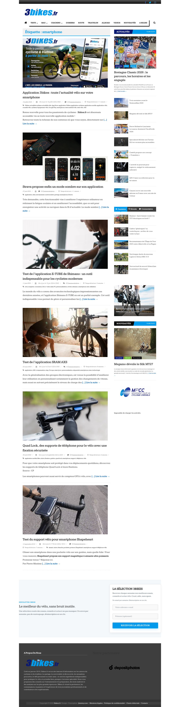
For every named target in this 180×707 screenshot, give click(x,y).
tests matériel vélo (71, 107)
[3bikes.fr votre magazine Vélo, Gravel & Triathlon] (26, 23)
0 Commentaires (74, 102)
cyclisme (34, 107)
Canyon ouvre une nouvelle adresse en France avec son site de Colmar (142, 193)
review (69, 287)
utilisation (93, 287)
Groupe (51, 370)
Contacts (144, 703)
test (88, 287)
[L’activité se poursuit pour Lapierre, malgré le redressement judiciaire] (121, 167)
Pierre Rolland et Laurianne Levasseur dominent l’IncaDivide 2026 (142, 129)
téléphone (79, 458)
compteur (31, 287)
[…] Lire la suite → (89, 299)
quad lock (59, 458)
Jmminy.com (83, 703)
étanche (60, 547)
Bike (38, 458)
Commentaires (147, 209)
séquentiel (76, 370)
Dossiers (70, 23)
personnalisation (61, 287)
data (34, 195)
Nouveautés (130, 23)
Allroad (106, 23)
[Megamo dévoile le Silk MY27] (121, 116)
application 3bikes (65, 105)
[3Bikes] (42, 663)
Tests (33, 23)
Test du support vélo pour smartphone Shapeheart (58, 539)
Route (81, 23)
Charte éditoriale (132, 703)
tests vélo (80, 107)
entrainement (40, 195)
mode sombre (49, 195)
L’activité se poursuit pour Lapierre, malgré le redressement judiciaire (142, 167)
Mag (43, 23)
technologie (96, 370)
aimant (51, 547)
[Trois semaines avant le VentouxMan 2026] (121, 103)
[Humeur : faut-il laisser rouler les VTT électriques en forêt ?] (121, 219)
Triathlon (93, 23)
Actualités (119, 66)
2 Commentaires (72, 283)
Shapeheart (79, 547)
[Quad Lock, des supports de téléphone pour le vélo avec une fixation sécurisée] (65, 416)
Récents (134, 209)
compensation (40, 370)
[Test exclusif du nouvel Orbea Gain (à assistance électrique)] (121, 269)
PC (55, 287)
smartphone (61, 107)
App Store (55, 105)
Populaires (122, 209)
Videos (117, 23)
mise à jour (57, 370)
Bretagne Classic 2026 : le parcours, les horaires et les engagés (132, 76)
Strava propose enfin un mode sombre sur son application (63, 187)
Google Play (52, 107)
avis (26, 287)
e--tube (47, 287)
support (73, 458)
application (28, 195)
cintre (42, 458)
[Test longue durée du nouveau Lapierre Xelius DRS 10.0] (121, 257)
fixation (47, 458)
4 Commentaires (73, 367)
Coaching (55, 23)
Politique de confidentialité (114, 703)
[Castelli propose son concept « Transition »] (121, 154)
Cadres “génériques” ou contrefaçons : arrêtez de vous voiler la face (141, 231)
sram (90, 370)
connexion (38, 287)
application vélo (102, 105)
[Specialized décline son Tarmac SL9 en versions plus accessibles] (121, 142)
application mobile (90, 105)
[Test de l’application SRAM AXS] (65, 332)
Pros (126, 66)
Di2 (43, 287)
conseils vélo (27, 107)
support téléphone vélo (99, 547)
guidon (52, 458)
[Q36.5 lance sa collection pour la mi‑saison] (121, 180)
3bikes (27, 105)
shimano (75, 287)
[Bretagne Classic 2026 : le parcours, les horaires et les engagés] (135, 52)
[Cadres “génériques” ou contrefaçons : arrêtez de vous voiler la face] (121, 232)
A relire (143, 23)
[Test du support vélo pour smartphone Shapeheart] (65, 510)
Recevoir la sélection (135, 625)
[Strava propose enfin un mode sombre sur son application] (65, 157)
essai (51, 287)
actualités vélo (46, 105)
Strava (70, 195)
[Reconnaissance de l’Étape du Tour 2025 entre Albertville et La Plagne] (121, 244)
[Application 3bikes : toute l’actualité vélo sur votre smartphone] (65, 63)
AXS (34, 370)
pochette (66, 547)
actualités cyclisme (36, 105)
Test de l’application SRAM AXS (45, 362)
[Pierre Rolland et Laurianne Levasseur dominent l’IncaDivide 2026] (121, 129)
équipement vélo (42, 107)
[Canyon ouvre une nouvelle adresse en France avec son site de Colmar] (121, 193)
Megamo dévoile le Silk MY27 (140, 114)
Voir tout (151, 32)
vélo (85, 107)
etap (47, 370)
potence (72, 547)
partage (57, 195)
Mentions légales (96, 703)
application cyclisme (77, 105)
